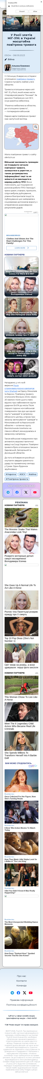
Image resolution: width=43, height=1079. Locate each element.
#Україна (11, 474)
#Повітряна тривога (17, 479)
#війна (32, 474)
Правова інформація (21, 1000)
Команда (21, 985)
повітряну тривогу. (25, 79)
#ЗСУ (22, 474)
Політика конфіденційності (21, 1004)
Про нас (21, 976)
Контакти (21, 980)
